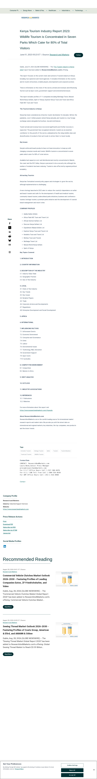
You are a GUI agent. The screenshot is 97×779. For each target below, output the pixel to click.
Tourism (55, 451)
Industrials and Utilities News (66, 10)
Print (4, 521)
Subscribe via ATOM (10, 530)
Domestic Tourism (26, 451)
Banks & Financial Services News (40, 10)
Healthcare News (53, 10)
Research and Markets (59, 55)
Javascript (7, 533)
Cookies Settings (72, 765)
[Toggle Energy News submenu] (33, 11)
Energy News (27, 10)
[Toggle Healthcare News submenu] (60, 11)
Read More (8, 607)
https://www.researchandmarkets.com (16, 509)
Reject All (72, 770)
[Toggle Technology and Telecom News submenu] (86, 11)
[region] (48, 770)
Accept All (72, 775)
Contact (22, 482)
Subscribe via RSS (9, 527)
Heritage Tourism (38, 451)
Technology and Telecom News (79, 10)
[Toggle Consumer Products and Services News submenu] (21, 11)
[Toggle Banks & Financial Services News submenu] (47, 11)
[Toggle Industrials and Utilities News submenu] (73, 11)
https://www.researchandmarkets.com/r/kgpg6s (36, 410)
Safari (48, 451)
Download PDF (8, 524)
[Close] (94, 770)
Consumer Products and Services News (14, 10)
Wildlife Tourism (39, 454)
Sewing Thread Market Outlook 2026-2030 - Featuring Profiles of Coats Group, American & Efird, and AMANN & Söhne (26, 630)
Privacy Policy (19, 769)
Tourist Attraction (66, 451)
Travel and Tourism (26, 454)
